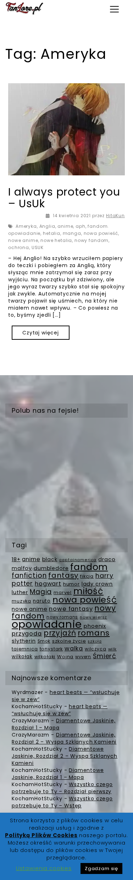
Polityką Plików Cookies (41, 835)
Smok (44, 641)
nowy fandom (91, 240)
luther (20, 592)
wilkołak (22, 656)
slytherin (24, 640)
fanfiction (29, 575)
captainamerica (78, 560)
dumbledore (51, 568)
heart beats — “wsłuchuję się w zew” (59, 710)
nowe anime (23, 240)
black (49, 559)
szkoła (94, 641)
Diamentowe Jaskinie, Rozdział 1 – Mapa (58, 774)
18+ (16, 559)
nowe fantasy (71, 609)
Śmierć (104, 655)
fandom (89, 567)
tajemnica (25, 648)
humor (71, 584)
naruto (42, 601)
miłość (88, 591)
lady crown (97, 583)
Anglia (47, 226)
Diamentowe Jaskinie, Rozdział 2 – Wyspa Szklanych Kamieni (64, 738)
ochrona (18, 247)
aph (80, 226)
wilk (112, 649)
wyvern (83, 657)
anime (65, 226)
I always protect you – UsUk (64, 197)
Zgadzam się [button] (101, 868)
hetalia (51, 233)
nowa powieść (101, 233)
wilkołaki (45, 657)
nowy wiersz (93, 617)
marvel (63, 593)
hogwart (48, 584)
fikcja (87, 576)
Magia (41, 592)
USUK (38, 247)
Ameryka (26, 226)
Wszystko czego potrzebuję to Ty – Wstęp (62, 802)
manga (72, 233)
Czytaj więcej (40, 332)
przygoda (27, 634)
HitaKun (115, 216)
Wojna (65, 656)
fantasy (63, 575)
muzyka (21, 601)
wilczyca (95, 649)
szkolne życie (69, 641)
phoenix (95, 626)
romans (94, 632)
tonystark (51, 649)
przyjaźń (60, 633)
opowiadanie (47, 624)
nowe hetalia (56, 240)
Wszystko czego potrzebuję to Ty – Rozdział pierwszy (62, 788)
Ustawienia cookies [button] (44, 868)
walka (74, 648)
